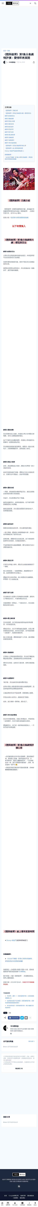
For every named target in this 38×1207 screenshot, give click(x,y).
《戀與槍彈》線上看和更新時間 (14, 148)
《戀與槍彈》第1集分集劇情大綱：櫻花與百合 (18, 113)
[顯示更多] (30, 1017)
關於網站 (22, 1198)
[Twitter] (22, 1017)
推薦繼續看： (9, 154)
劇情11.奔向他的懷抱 (11, 143)
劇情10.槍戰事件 (9, 140)
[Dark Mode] (30, 3)
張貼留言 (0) (19, 1068)
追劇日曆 (23, 1195)
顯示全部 (31, 1041)
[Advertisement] (19, 27)
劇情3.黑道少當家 (10, 121)
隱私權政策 (30, 1195)
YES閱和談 (21, 971)
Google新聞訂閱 (14, 1195)
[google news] (11, 1034)
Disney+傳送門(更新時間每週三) (14, 151)
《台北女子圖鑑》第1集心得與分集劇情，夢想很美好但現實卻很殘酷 (18, 158)
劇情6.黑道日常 (9, 129)
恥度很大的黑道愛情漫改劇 (19, 217)
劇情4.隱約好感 (9, 124)
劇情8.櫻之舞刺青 (10, 135)
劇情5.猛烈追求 (9, 127)
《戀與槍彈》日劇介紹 (11, 110)
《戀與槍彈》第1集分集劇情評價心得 (15, 145)
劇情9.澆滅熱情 (9, 137)
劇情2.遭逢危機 (9, 118)
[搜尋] (35, 3)
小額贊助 (15, 1198)
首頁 (4, 50)
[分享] (33, 62)
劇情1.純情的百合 (10, 116)
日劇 (8, 50)
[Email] (26, 1017)
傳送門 (11, 940)
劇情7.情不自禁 (9, 132)
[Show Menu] (3, 3)
